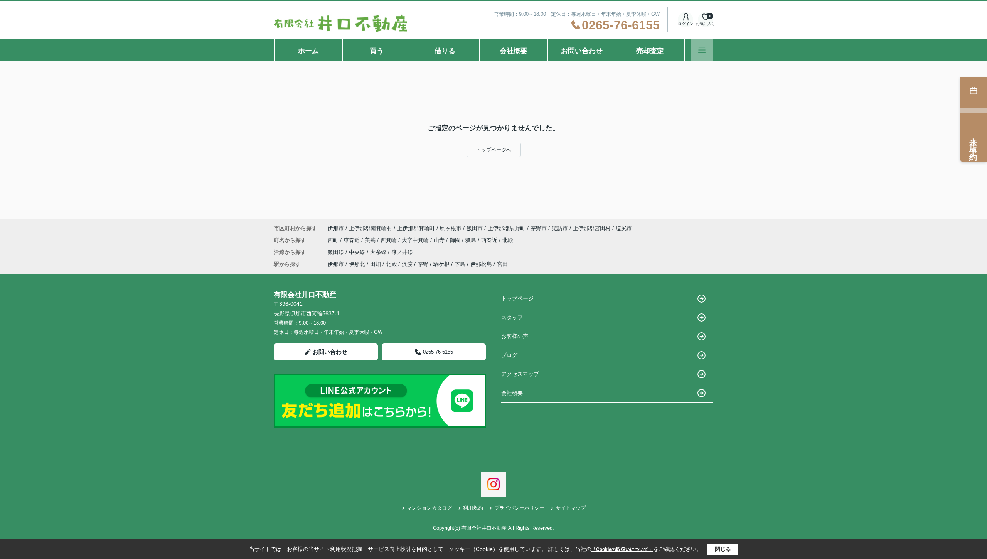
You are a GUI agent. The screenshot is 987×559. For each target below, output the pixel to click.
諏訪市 (560, 228)
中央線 (358, 252)
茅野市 (539, 228)
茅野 (423, 264)
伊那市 (336, 228)
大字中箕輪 (416, 240)
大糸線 (379, 252)
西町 (334, 240)
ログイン (685, 24)
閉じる (723, 549)
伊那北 (357, 264)
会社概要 (513, 51)
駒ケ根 (441, 264)
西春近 (490, 240)
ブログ (509, 355)
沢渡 (407, 264)
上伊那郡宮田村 (592, 228)
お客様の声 (514, 336)
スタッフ (512, 317)
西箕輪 (389, 240)
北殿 (507, 240)
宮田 (502, 264)
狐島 (471, 240)
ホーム (308, 51)
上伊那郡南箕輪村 (370, 228)
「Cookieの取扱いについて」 (622, 549)
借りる (445, 51)
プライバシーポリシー (519, 508)
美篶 (371, 240)
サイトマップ (571, 508)
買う (377, 51)
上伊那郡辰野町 (507, 228)
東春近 (352, 240)
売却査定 (650, 51)
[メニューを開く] (701, 49)
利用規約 (473, 508)
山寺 (440, 240)
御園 (456, 240)
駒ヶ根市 (450, 228)
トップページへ (493, 150)
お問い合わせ (582, 51)
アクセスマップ (520, 374)
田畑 (375, 264)
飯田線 (336, 252)
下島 (460, 264)
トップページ (517, 298)
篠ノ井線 (402, 252)
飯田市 (475, 228)
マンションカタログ (429, 508)
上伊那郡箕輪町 (416, 228)
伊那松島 (481, 264)
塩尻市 (624, 228)
